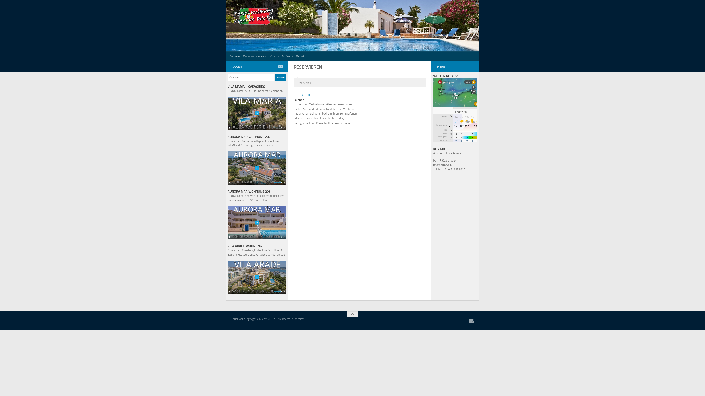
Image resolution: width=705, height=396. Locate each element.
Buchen (286, 56)
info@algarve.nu (443, 165)
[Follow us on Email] (280, 66)
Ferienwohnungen (253, 56)
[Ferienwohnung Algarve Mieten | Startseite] (254, 16)
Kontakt (300, 56)
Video (273, 56)
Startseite (235, 56)
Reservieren (302, 94)
